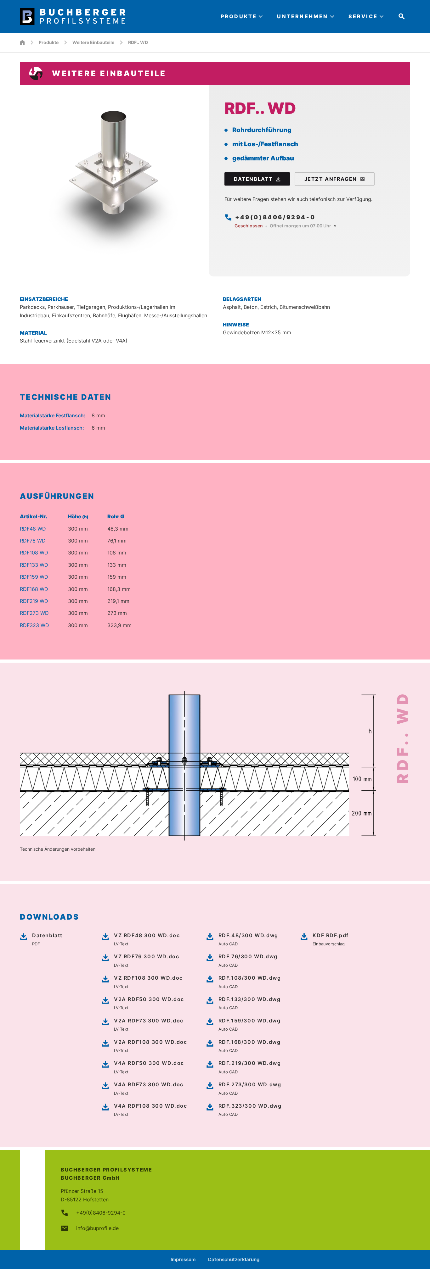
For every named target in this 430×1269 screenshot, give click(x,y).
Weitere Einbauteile (93, 42)
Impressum (183, 1259)
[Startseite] (22, 42)
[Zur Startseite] (115, 16)
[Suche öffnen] (401, 16)
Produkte (49, 42)
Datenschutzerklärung (233, 1259)
